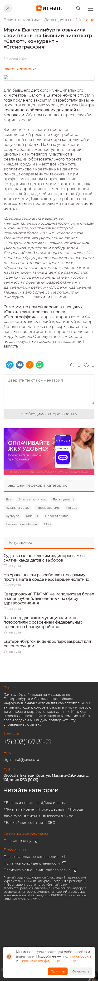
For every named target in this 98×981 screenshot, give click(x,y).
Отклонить (80, 971)
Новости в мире (57, 516)
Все (8, 499)
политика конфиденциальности (48, 961)
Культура (12, 516)
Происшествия (48, 507)
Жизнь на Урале (17, 507)
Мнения (32, 516)
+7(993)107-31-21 (27, 742)
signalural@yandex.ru (21, 760)
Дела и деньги (63, 499)
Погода (71, 507)
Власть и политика (32, 499)
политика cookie (77, 956)
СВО (47, 524)
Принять (58, 971)
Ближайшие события (21, 524)
